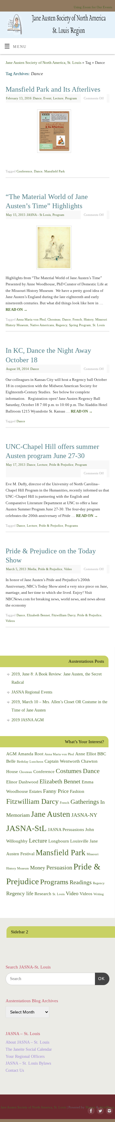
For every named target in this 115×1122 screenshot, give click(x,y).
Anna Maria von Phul (31, 319)
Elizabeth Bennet (38, 615)
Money (37, 868)
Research (42, 893)
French (77, 319)
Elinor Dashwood (22, 782)
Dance (37, 98)
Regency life (19, 893)
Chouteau (53, 319)
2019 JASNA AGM (28, 720)
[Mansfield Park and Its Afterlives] (57, 132)
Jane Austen (50, 814)
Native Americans (42, 325)
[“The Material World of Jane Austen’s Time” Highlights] (57, 248)
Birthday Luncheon (30, 761)
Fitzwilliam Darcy (63, 615)
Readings (81, 882)
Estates (35, 791)
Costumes (69, 771)
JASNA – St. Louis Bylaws (28, 1063)
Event (47, 98)
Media (32, 569)
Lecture (58, 98)
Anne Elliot (85, 753)
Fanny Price (56, 791)
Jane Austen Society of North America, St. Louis (43, 63)
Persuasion (59, 867)
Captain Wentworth (62, 761)
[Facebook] (90, 1111)
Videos (10, 621)
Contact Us (15, 1070)
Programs (71, 525)
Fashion (77, 791)
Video (68, 569)
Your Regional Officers (25, 1056)
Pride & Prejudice (61, 464)
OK (100, 978)
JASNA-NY (84, 815)
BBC (101, 753)
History (88, 319)
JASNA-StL (26, 828)
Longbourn (58, 841)
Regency (61, 325)
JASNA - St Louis (39, 214)
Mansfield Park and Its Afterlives (53, 89)
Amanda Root (30, 753)
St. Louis (99, 325)
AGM (11, 753)
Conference (24, 171)
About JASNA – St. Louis (27, 1042)
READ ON (16, 310)
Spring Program (80, 325)
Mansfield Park (54, 171)
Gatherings (84, 801)
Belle (11, 761)
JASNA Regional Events (32, 692)
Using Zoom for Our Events (93, 7)
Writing (98, 894)
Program (71, 98)
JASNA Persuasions (66, 829)
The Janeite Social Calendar (29, 1049)
